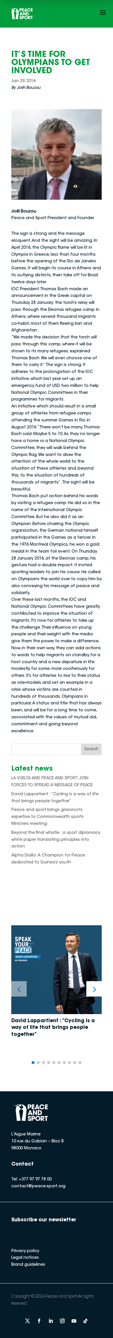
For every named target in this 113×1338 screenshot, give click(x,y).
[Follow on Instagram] (62, 1321)
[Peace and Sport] (22, 13)
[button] (94, 988)
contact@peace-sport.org (38, 1186)
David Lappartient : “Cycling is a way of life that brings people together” (53, 1027)
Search (91, 749)
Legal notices (25, 1258)
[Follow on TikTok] (85, 1321)
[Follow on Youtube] (74, 1321)
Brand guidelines (28, 1265)
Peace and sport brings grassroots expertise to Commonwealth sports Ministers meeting (47, 817)
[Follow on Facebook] (39, 1321)
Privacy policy (25, 1251)
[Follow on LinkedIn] (50, 1321)
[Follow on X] (27, 1321)
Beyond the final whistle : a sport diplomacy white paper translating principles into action (55, 840)
